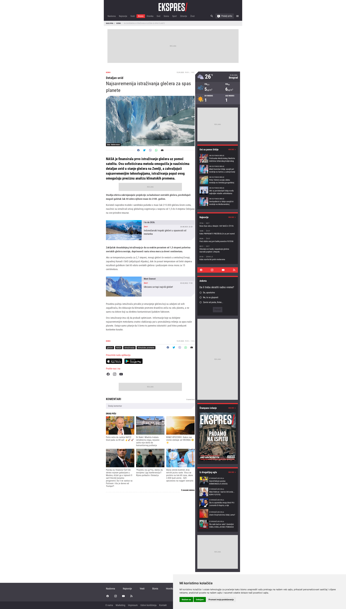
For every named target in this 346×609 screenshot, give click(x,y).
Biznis (140, 16)
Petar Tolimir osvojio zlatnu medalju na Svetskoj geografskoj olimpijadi (217, 180)
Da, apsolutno (209, 292)
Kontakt (163, 605)
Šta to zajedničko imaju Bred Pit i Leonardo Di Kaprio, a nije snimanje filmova (217, 502)
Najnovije (123, 16)
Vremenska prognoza (217, 76)
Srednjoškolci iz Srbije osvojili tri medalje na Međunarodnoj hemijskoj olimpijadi (217, 201)
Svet (158, 16)
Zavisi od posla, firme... (213, 302)
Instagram (114, 374)
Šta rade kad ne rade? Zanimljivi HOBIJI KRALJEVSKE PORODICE (217, 524)
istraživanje (129, 347)
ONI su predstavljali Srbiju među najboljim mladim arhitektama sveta (217, 190)
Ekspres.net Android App (133, 361)
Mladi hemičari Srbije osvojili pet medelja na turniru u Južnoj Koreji (217, 169)
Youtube (121, 374)
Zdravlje (183, 16)
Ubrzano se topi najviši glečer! (150, 287)
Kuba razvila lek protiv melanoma (217, 258)
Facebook (108, 374)
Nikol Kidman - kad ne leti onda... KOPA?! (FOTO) (217, 492)
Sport (174, 16)
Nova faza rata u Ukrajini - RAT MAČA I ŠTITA (217, 224)
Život (192, 16)
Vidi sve (231, 149)
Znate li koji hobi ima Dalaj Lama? (217, 513)
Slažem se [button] (186, 599)
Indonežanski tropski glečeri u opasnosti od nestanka (150, 230)
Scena (166, 16)
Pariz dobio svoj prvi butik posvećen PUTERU (217, 240)
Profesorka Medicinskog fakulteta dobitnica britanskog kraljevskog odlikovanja (217, 158)
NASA (118, 347)
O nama (109, 605)
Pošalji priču (226, 16)
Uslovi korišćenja (148, 605)
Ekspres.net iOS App (114, 361)
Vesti (132, 16)
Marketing (120, 605)
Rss (234, 270)
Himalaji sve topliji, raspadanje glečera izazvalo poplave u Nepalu (217, 249)
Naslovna (112, 16)
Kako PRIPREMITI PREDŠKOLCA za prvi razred (217, 232)
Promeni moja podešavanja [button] (221, 599)
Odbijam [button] (200, 599)
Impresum (133, 605)
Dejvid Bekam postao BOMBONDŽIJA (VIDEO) (217, 481)
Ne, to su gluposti (210, 297)
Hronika (150, 16)
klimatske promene (146, 347)
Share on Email (162, 150)
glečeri (110, 347)
